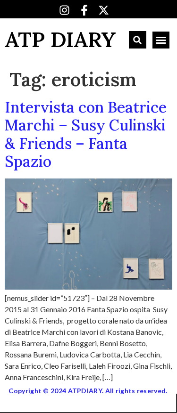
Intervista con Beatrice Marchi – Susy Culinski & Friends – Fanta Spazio (86, 134)
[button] (137, 40)
